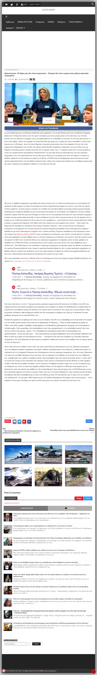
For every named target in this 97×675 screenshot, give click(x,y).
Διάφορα (9, 28)
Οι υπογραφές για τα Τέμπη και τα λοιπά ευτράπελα (30, 261)
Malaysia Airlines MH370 (26, 234)
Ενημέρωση (11, 418)
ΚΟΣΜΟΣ (19, 28)
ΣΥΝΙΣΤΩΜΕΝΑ (75, 22)
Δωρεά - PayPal (34, 4)
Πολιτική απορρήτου (49, 671)
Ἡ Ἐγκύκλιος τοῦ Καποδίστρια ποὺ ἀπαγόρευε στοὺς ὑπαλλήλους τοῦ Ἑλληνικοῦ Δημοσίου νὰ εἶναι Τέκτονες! (50, 623)
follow (25, 4)
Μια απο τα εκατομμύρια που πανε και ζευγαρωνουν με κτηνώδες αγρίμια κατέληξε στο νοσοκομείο (47, 599)
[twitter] (11, 4)
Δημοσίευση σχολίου (12, 503)
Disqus (88, 498)
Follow (89, 421)
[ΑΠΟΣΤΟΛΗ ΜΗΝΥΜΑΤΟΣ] (6, 4)
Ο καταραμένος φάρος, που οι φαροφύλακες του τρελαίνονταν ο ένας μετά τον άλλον (42, 526)
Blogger (79, 498)
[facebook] (16, 4)
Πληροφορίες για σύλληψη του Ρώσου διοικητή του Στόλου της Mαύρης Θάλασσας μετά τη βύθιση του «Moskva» (52, 538)
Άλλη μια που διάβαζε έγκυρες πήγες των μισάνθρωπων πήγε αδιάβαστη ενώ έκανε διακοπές (45, 562)
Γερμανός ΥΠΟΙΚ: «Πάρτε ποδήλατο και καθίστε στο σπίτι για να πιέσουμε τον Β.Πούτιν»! (44, 550)
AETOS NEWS (48, 10)
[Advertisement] (48, 49)
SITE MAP (38, 671)
